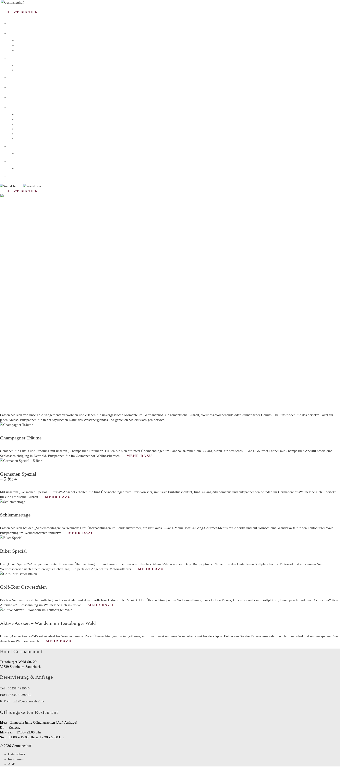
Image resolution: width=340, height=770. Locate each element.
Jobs (13, 161)
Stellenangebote (27, 168)
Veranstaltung (27, 97)
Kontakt (19, 175)
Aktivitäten (24, 107)
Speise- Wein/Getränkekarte (35, 65)
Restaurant (23, 57)
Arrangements (25, 45)
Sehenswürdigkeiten (30, 134)
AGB (11, 764)
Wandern (22, 114)
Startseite (22, 23)
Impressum (16, 759)
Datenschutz (16, 754)
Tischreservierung (28, 70)
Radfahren (23, 119)
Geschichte (23, 153)
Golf (19, 124)
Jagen (20, 139)
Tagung (17, 77)
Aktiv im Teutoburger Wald (35, 129)
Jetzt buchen (22, 12)
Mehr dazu (139, 456)
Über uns (19, 146)
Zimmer (21, 40)
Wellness (22, 50)
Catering (20, 87)
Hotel (16, 33)
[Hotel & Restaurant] (12, 2)
